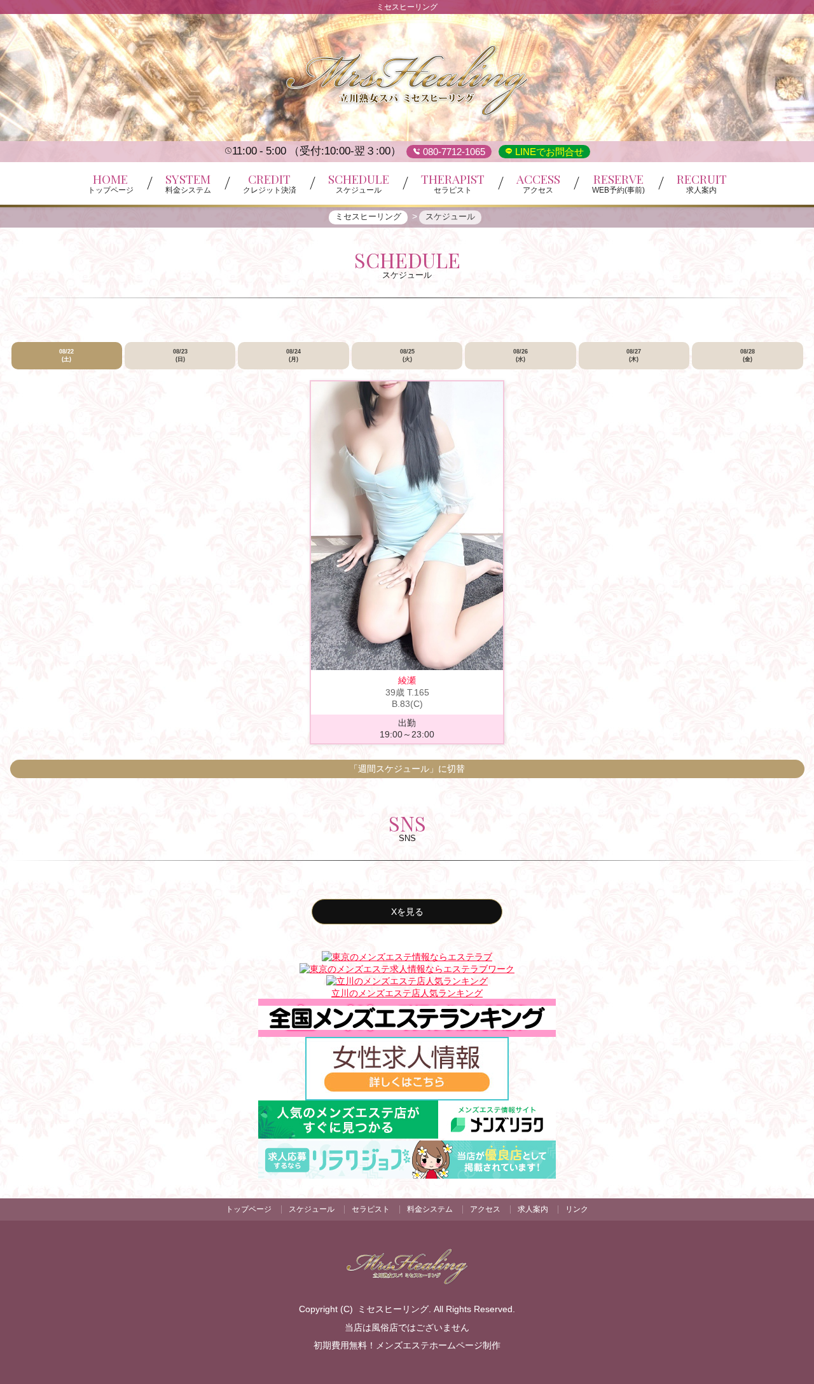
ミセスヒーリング (393, 1309)
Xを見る (407, 912)
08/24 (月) (293, 355)
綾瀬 (407, 680)
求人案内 (533, 1209)
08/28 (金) (747, 355)
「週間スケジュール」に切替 (407, 769)
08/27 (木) (633, 355)
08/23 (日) (180, 355)
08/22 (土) (66, 355)
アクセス (485, 1209)
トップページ (249, 1209)
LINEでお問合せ (548, 151)
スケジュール (312, 1209)
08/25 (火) (407, 355)
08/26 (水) (520, 355)
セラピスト (371, 1209)
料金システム (430, 1209)
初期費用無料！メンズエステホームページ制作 (407, 1345)
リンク (576, 1209)
